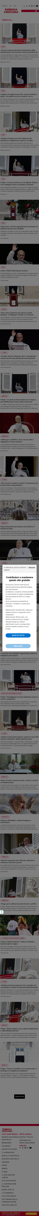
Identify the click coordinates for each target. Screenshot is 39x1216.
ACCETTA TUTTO (18, 635)
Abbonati (31, 567)
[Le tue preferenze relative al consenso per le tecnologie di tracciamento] (1, 912)
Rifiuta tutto (18, 646)
